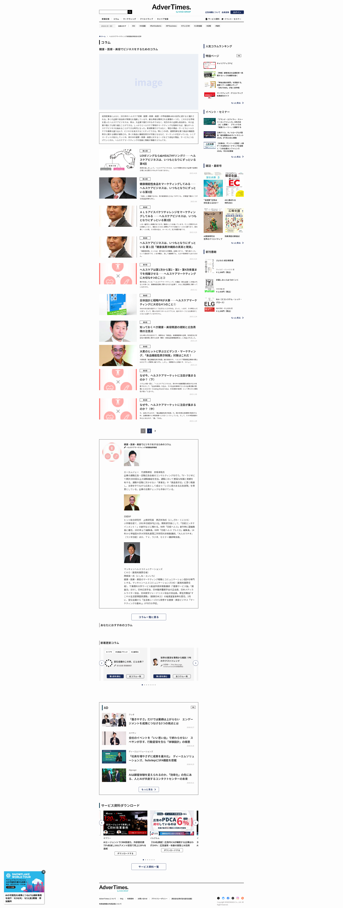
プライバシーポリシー (159, 898)
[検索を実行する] (130, 12)
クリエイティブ (146, 19)
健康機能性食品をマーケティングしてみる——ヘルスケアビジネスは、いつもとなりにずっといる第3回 (168, 188)
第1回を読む (115, 676)
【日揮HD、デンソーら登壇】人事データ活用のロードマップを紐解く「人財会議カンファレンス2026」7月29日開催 (230, 147)
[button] (102, 663)
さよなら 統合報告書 (224, 260)
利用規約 (130, 898)
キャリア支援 (162, 19)
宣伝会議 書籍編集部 (124, 665)
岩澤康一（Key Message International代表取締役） (173, 665)
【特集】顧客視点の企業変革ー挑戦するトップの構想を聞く (230, 74)
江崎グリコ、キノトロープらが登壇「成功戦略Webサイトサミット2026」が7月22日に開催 (230, 135)
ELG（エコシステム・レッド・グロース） (229, 301)
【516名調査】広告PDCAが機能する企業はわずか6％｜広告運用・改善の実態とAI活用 (172, 843)
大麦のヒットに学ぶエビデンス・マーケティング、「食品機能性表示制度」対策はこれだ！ (168, 353)
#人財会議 (198, 26)
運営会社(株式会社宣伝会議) (182, 898)
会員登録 (225, 12)
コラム (116, 19)
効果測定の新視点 (232, 236)
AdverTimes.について (107, 898)
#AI (133, 26)
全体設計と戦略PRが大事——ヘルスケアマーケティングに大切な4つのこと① (168, 302)
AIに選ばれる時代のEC (230, 201)
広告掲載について (212, 12)
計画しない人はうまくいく (227, 279)
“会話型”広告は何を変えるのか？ (211, 201)
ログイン (237, 12)
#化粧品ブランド (121, 652)
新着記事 (105, 19)
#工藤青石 (135, 652)
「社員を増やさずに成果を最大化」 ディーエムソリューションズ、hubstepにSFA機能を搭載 (161, 758)
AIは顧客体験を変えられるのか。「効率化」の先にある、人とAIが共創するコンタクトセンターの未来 (160, 777)
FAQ (121, 898)
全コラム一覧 (135, 676)
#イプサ (109, 652)
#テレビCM (185, 26)
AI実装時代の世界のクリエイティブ (213, 237)
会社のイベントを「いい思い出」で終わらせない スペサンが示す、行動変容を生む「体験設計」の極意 (161, 740)
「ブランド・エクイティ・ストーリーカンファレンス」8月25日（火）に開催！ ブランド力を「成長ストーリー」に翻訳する (230, 123)
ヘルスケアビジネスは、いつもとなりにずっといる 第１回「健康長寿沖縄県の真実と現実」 (168, 245)
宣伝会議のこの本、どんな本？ (129, 661)
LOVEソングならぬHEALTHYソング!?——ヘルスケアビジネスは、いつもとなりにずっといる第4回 (168, 160)
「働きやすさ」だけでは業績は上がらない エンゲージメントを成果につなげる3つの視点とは (161, 721)
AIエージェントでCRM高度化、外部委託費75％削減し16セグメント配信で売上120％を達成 (124, 845)
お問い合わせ (142, 898)
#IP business (171, 26)
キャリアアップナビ (225, 63)
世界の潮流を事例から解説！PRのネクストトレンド (176, 659)
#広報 (208, 26)
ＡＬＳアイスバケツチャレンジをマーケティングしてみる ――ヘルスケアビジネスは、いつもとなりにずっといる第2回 (168, 216)
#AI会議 (143, 26)
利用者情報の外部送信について (110, 904)
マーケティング (129, 19)
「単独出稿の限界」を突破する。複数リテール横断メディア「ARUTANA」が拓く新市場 (230, 85)
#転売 (217, 26)
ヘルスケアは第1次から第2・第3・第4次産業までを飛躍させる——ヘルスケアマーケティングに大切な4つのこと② (168, 274)
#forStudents (155, 26)
